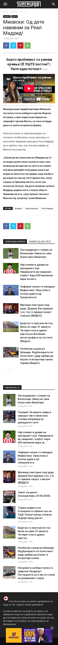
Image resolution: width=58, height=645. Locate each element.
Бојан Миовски (32, 208)
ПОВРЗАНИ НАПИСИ (15, 241)
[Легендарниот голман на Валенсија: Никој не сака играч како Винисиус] (11, 253)
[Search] (53, 4)
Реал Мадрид (47, 208)
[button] (5, 4)
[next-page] (10, 371)
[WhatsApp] (27, 45)
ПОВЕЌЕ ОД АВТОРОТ (40, 241)
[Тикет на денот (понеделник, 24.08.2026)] (9, 497)
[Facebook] (6, 45)
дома (5, 11)
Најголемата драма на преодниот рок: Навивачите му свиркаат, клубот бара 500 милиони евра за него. (36, 271)
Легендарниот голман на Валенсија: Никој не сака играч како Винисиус (36, 253)
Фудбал (14, 11)
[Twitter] (13, 45)
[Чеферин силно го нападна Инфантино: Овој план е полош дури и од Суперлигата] (11, 290)
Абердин (18, 208)
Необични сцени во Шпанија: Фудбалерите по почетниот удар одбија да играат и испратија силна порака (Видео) (36, 356)
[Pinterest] (20, 45)
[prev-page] (5, 371)
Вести (23, 11)
